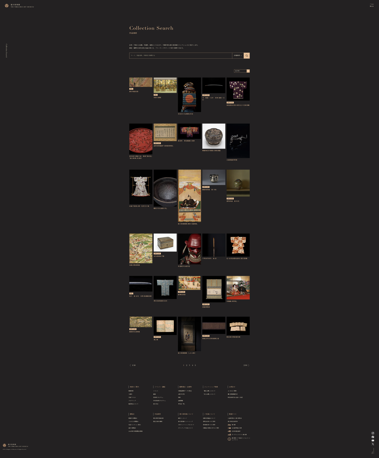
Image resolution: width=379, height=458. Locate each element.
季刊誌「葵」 (182, 404)
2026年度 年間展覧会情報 (136, 431)
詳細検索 (237, 55)
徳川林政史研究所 (233, 421)
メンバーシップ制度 (211, 387)
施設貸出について (133, 404)
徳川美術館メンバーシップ (185, 421)
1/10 (133, 365)
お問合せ (232, 387)
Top (372, 453)
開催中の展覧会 (133, 418)
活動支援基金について (209, 418)
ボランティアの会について (185, 428)
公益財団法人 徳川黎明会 (235, 418)
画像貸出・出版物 (185, 387)
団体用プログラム (158, 397)
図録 (179, 397)
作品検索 (158, 414)
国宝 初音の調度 (157, 421)
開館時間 (131, 391)
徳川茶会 (155, 404)
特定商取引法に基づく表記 (235, 397)
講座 (154, 394)
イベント (155, 391)
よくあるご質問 (232, 391)
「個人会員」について (209, 391)
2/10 (245, 365)
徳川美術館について (186, 414)
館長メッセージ (182, 418)
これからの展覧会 (133, 421)
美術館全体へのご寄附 (209, 424)
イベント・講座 (160, 387)
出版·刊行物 (181, 394)
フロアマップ (132, 400)
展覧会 (132, 414)
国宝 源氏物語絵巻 (158, 418)
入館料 (130, 394)
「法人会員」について (209, 394)
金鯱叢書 (180, 400)
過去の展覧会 (132, 428)
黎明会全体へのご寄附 (209, 421)
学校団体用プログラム (159, 400)
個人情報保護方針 (233, 394)
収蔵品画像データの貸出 (185, 391)
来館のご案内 (134, 387)
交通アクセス (132, 397)
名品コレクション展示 (135, 424)
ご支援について (209, 414)
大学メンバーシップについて (186, 424)
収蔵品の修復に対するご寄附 (211, 428)
